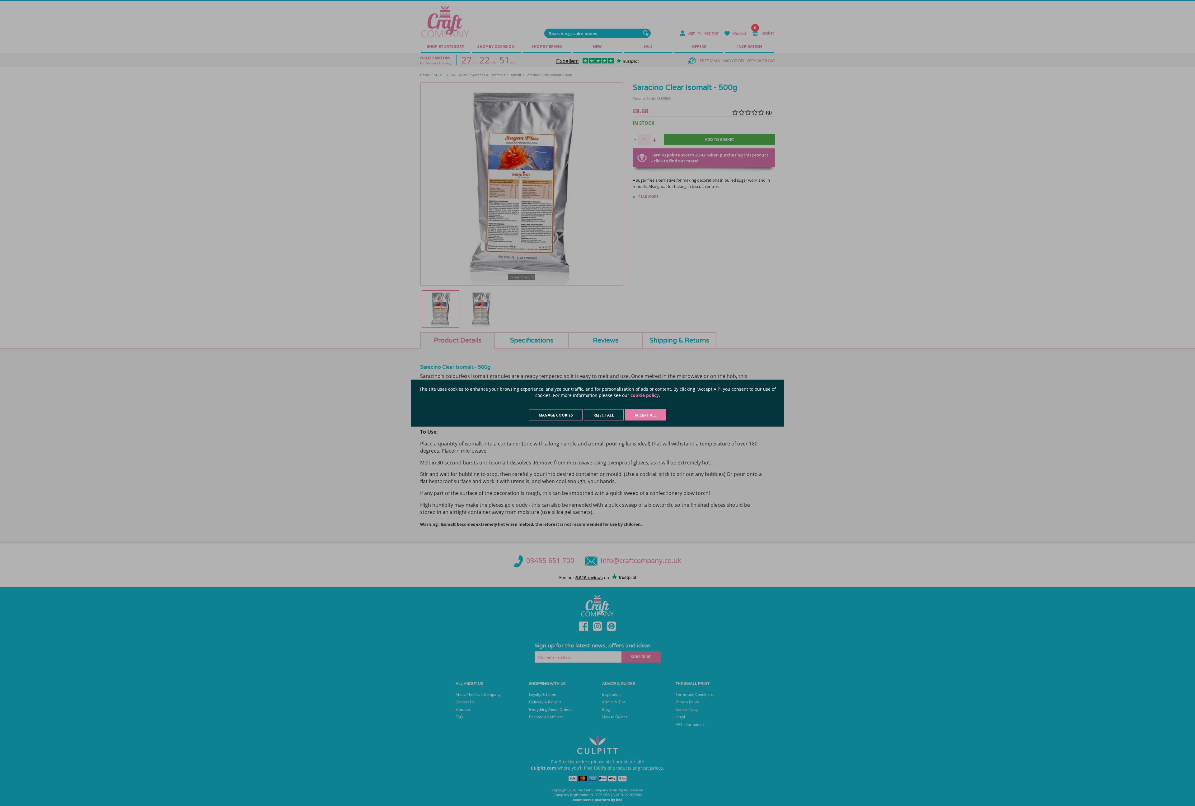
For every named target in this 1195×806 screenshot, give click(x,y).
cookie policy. (645, 395)
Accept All (646, 414)
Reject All (603, 414)
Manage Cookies (556, 414)
